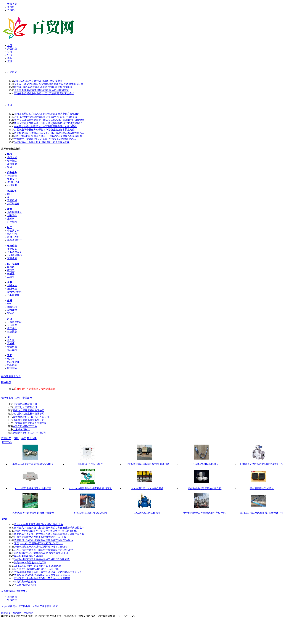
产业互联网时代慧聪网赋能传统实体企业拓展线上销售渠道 (45, 117)
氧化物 (10, 340)
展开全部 (6, 148)
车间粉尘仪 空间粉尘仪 (90, 464)
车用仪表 (12, 258)
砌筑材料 (12, 307)
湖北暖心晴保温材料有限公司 (28, 413)
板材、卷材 (13, 237)
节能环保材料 (14, 322)
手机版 (10, 7)
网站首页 (6, 613)
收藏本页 (12, 4)
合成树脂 (12, 346)
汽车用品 (12, 365)
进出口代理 (13, 182)
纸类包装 (12, 288)
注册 (8, 376)
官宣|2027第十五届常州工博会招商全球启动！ (38, 543)
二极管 (10, 276)
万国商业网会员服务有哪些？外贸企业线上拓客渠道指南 (44, 129)
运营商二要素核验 (42, 606)
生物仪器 (12, 249)
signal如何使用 (9, 606)
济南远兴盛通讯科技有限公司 (28, 420)
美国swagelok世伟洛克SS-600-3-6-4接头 (33, 464)
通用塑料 (12, 222)
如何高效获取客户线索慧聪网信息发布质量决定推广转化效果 (46, 113)
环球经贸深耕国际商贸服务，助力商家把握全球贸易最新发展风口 (49, 133)
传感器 (10, 273)
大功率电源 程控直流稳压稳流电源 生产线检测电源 (41, 90)
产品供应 (12, 72)
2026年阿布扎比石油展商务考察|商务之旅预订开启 (41, 553)
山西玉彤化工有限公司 (25, 407)
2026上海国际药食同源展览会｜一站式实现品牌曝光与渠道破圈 (48, 136)
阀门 (9, 194)
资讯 (9, 105)
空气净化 (12, 328)
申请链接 (12, 600)
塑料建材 (12, 310)
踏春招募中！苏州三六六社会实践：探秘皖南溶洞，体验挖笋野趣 (49, 534)
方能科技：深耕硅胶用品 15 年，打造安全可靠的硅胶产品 (45, 139)
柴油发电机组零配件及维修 (28, 556)
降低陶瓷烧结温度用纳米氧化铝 (204, 488)
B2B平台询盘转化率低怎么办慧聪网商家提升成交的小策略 (45, 126)
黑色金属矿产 (14, 240)
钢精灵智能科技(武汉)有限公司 (29, 432)
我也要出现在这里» (11, 397)
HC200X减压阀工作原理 (147, 513)
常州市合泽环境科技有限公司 (28, 410)
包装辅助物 (13, 295)
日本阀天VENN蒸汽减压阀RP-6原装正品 (261, 464)
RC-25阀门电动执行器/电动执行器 (33, 488)
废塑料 (10, 218)
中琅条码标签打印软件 (25, 426)
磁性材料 (12, 233)
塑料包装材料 (14, 292)
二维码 (10, 10)
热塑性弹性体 (14, 212)
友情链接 (12, 596)
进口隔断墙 (24, 606)
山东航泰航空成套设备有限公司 (30, 423)
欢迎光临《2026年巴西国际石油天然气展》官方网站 (42, 575)
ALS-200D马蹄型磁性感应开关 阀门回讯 (90, 488)
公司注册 (12, 185)
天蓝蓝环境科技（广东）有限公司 (31, 417)
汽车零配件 (13, 362)
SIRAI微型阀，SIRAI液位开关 (147, 488)
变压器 (10, 270)
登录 (3, 376)
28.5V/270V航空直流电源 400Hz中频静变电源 (38, 81)
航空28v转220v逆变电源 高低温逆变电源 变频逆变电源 (43, 87)
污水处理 (12, 325)
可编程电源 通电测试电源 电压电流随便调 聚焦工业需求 (44, 93)
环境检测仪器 (14, 255)
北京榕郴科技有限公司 (25, 404)
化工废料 (12, 350)
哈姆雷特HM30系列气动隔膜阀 (90, 513)
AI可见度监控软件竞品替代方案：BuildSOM (37, 565)
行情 (16, 438)
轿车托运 (12, 160)
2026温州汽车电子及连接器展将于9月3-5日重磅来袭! (42, 559)
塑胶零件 (12, 215)
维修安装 (12, 179)
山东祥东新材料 (21, 429)
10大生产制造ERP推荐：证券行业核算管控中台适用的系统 (45, 531)
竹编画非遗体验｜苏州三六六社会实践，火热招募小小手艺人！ (48, 572)
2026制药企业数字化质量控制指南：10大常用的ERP (41, 142)
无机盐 (10, 343)
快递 (9, 167)
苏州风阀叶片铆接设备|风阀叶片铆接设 (33, 513)
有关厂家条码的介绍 (25, 581)
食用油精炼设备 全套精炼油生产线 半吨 (204, 513)
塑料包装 (12, 285)
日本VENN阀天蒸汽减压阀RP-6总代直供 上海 (38, 524)
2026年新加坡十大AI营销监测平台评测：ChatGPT (40, 546)
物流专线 (12, 157)
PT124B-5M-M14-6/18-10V (204, 464)
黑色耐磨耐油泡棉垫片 (262, 488)
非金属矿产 (13, 230)
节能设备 (12, 331)
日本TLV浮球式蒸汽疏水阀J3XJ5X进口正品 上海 (40, 537)
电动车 (10, 358)
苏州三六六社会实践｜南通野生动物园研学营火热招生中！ (45, 550)
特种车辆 (12, 368)
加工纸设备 (13, 203)
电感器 (10, 267)
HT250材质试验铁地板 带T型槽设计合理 (261, 513)
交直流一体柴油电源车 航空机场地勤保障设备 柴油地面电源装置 (48, 84)
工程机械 (12, 200)
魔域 (55, 606)
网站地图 (17, 613)
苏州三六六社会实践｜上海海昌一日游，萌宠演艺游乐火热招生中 (49, 527)
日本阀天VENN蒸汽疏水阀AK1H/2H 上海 (36, 569)
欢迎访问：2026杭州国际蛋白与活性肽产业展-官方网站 (43, 540)
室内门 (10, 313)
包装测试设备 (14, 252)
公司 (23, 438)
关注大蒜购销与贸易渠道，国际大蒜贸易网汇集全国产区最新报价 (49, 120)
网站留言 (29, 613)
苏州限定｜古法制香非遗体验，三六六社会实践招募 (42, 578)
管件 (9, 303)
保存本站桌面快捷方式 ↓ (14, 591)
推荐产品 (7, 442)
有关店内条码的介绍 (25, 584)
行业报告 (12, 175)
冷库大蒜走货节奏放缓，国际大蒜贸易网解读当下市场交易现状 (48, 123)
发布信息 (16, 376)
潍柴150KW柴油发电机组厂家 (30, 562)
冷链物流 (12, 163)
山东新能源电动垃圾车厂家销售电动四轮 (147, 464)
